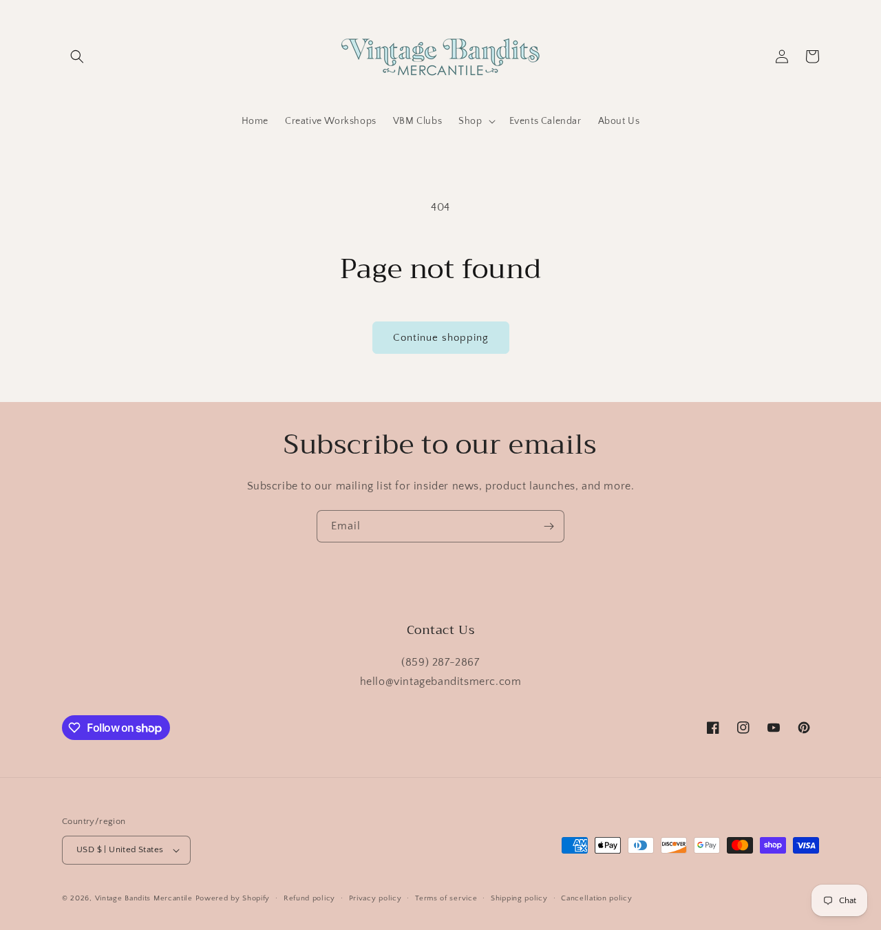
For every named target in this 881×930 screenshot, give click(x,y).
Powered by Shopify (232, 898)
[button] (77, 56)
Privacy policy (375, 898)
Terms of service (446, 898)
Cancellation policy (596, 898)
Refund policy (309, 898)
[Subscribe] (548, 526)
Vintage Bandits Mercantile (144, 898)
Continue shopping (441, 338)
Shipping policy (519, 898)
